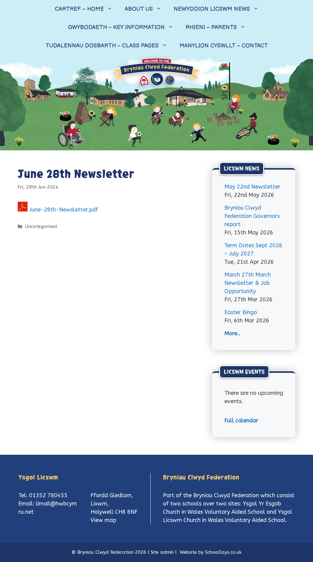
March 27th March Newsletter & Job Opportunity (247, 283)
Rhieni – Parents (211, 27)
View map (103, 520)
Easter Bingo (240, 312)
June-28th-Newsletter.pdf (63, 209)
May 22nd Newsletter (252, 186)
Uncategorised (41, 226)
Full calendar (241, 420)
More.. (232, 333)
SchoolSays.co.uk (223, 552)
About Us (139, 9)
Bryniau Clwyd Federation (226, 495)
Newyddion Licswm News (212, 9)
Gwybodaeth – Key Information (116, 27)
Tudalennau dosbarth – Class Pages (102, 45)
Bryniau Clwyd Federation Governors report (252, 216)
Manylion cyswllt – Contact (223, 45)
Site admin (162, 552)
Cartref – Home (79, 9)
